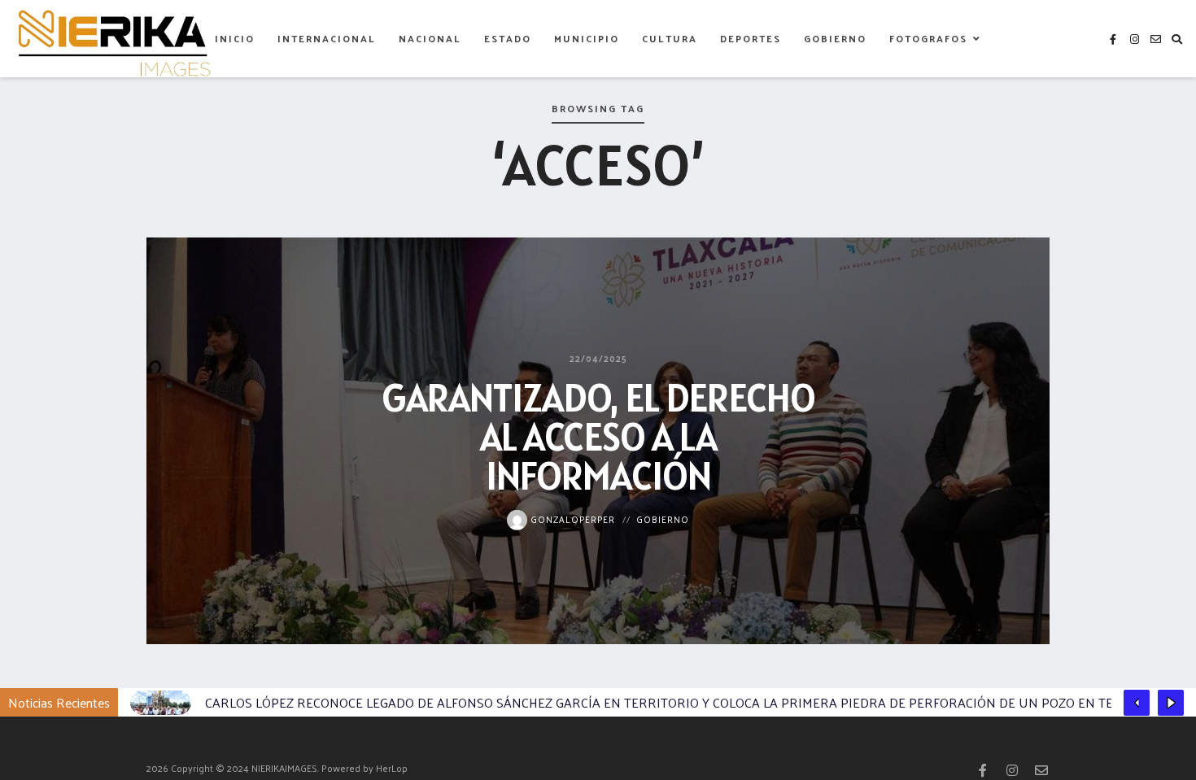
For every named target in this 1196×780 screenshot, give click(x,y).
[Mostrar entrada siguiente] (1171, 703)
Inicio (235, 38)
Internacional (326, 38)
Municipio (586, 38)
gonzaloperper (571, 518)
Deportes (750, 38)
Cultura (669, 38)
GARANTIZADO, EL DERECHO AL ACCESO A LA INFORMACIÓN (598, 435)
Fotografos (928, 38)
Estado (507, 38)
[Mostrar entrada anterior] (1137, 703)
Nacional (430, 38)
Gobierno (835, 38)
